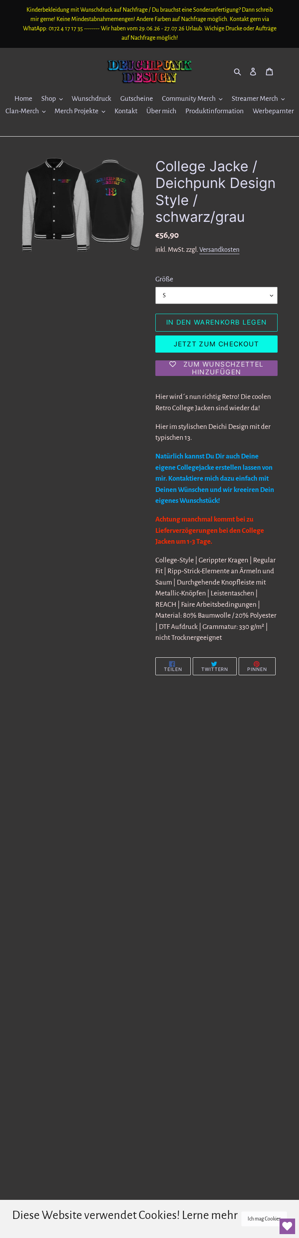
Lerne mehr (209, 1215)
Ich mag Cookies (264, 1219)
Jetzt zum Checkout (216, 344)
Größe (164, 279)
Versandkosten (219, 249)
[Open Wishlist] (287, 1226)
